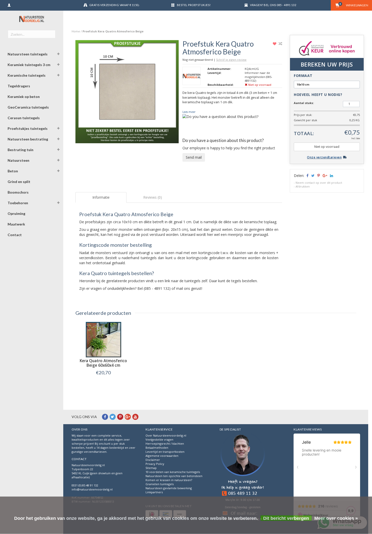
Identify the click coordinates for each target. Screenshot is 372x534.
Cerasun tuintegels (24, 118)
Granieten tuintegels (160, 484)
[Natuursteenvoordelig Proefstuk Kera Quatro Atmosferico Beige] (127, 93)
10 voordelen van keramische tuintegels (173, 472)
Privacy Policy (155, 464)
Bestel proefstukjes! (194, 5)
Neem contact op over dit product (319, 182)
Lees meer (188, 112)
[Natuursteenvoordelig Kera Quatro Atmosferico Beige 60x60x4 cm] (103, 339)
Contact (15, 235)
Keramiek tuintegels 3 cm (29, 65)
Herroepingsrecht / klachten (165, 443)
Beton (13, 171)
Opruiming (16, 213)
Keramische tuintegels (27, 75)
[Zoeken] (51, 31)
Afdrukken (303, 186)
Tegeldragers (19, 86)
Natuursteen (18, 160)
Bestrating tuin (20, 150)
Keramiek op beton (24, 96)
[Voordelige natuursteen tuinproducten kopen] (31, 19)
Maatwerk (16, 224)
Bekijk (103, 383)
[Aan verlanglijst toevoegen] (275, 43)
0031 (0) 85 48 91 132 (85, 485)
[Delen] (307, 175)
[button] (58, 54)
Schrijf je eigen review (231, 59)
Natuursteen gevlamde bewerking (169, 488)
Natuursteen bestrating (28, 139)
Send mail (194, 157)
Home (76, 31)
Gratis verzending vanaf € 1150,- (114, 5)
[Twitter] (112, 416)
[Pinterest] (120, 416)
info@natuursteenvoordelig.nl (92, 489)
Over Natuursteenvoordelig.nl (166, 435)
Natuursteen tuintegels (28, 54)
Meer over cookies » (336, 518)
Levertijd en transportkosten (165, 452)
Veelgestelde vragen (159, 439)
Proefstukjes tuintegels (28, 128)
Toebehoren (18, 203)
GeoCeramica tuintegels (28, 107)
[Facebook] (105, 416)
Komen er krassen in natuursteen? (169, 480)
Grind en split (19, 181)
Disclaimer (153, 460)
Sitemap (151, 468)
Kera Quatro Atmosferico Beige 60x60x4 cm (103, 363)
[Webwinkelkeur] (243, 478)
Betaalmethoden (157, 447)
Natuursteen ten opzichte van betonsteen (174, 476)
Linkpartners (154, 492)
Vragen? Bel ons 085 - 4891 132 (273, 5)
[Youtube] (135, 416)
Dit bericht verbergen (286, 518)
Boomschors (18, 192)
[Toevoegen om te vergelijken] (280, 43)
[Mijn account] (9, 4)
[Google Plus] (128, 416)
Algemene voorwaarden (162, 456)
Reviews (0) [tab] (152, 197)
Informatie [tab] (101, 197)
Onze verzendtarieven (324, 157)
